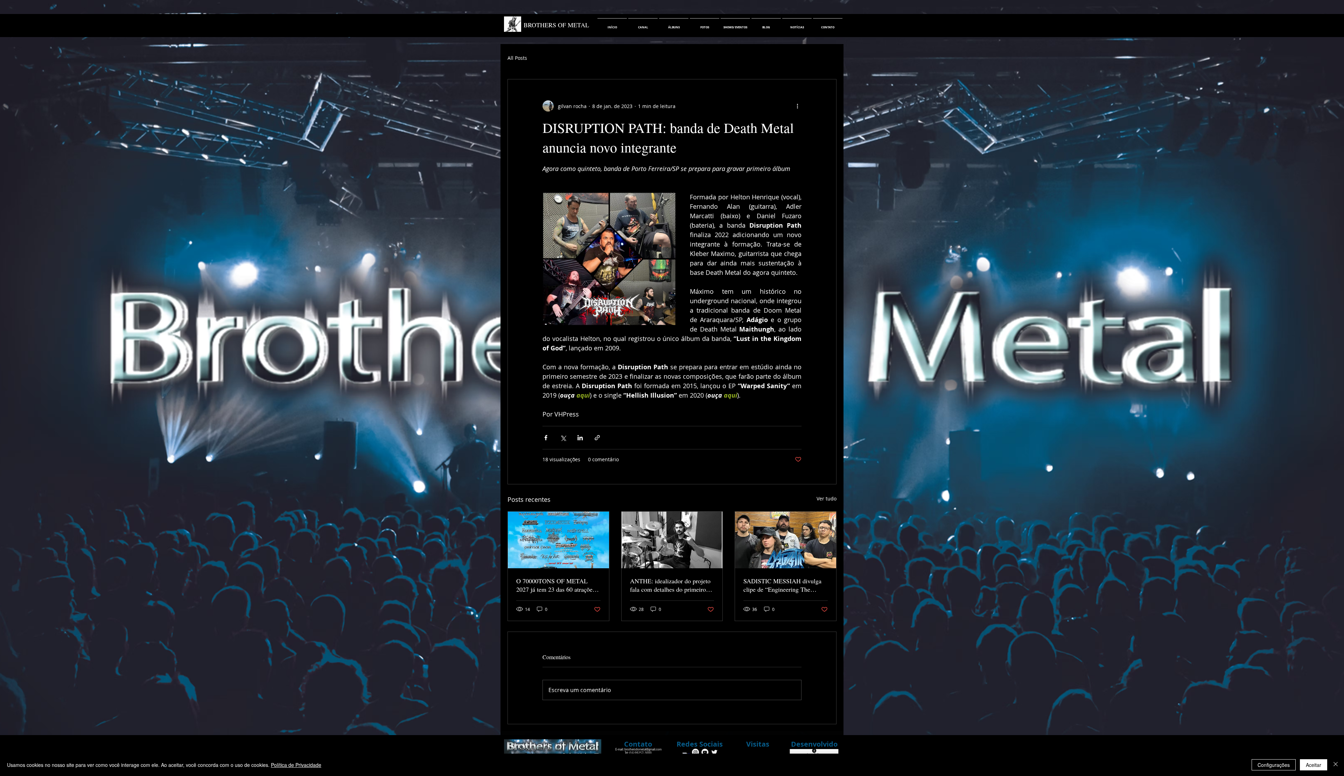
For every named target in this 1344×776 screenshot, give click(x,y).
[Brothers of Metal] (695, 752)
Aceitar (1313, 764)
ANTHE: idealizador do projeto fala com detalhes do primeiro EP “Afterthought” (670, 585)
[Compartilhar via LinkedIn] (580, 437)
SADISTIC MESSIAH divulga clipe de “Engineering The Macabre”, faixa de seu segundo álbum (784, 585)
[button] (699, 744)
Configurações (1274, 764)
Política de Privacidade (296, 764)
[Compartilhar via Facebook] (545, 437)
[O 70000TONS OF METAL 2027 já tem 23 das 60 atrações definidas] (558, 540)
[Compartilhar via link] (597, 437)
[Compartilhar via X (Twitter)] (563, 437)
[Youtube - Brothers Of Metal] (704, 752)
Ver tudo (826, 498)
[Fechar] (1335, 764)
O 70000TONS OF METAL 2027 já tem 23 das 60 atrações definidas (555, 585)
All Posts (517, 58)
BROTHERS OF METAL (556, 25)
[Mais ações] (797, 106)
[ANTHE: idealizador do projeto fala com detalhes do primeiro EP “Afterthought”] (672, 540)
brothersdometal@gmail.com (643, 749)
